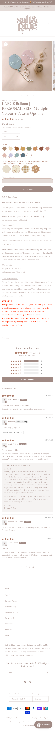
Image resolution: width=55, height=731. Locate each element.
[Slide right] (33, 95)
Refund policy (45, 718)
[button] (5, 24)
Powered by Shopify (30, 718)
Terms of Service (12, 618)
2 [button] (26, 567)
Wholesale (9, 624)
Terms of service (28, 722)
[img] (8, 396)
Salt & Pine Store (17, 718)
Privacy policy (15, 722)
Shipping (14, 127)
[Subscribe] (47, 673)
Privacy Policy (11, 601)
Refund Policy (10, 607)
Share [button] (6, 338)
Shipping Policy (11, 612)
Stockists (8, 630)
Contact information (29, 725)
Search (7, 595)
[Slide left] (22, 95)
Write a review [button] (27, 379)
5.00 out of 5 (34, 353)
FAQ (7, 635)
